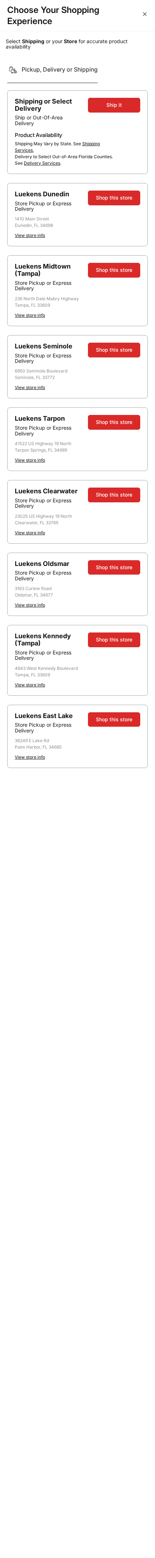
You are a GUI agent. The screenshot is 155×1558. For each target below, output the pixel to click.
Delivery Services (42, 163)
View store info (30, 235)
